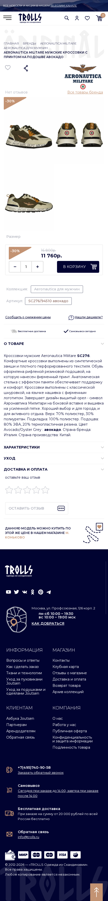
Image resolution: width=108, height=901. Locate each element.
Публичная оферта (69, 731)
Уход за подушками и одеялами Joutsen (25, 691)
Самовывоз (29, 785)
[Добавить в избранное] (8, 67)
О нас (57, 718)
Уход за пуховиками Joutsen (24, 681)
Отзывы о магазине (69, 673)
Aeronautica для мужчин (26, 48)
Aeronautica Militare (58, 43)
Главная (11, 43)
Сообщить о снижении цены (28, 317)
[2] (18, 491)
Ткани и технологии (24, 673)
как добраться (48, 623)
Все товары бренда (85, 92)
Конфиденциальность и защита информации (72, 739)
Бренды (29, 43)
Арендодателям (20, 731)
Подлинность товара (71, 747)
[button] (67, 18)
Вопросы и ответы (22, 660)
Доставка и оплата (69, 679)
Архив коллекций (68, 692)
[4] (36, 491)
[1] (9, 491)
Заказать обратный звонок (41, 773)
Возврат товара (66, 685)
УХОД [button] (9, 458)
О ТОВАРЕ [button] (14, 343)
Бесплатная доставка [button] (31, 331)
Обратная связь (20, 737)
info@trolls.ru (28, 837)
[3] (27, 491)
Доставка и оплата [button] (25, 469)
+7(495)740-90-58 (34, 767)
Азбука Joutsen (20, 718)
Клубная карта (65, 666)
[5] (45, 491)
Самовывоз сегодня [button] (82, 331)
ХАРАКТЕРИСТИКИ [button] (22, 447)
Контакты (61, 660)
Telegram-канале (63, 5)
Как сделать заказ (22, 666)
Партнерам (16, 725)
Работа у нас (64, 725)
